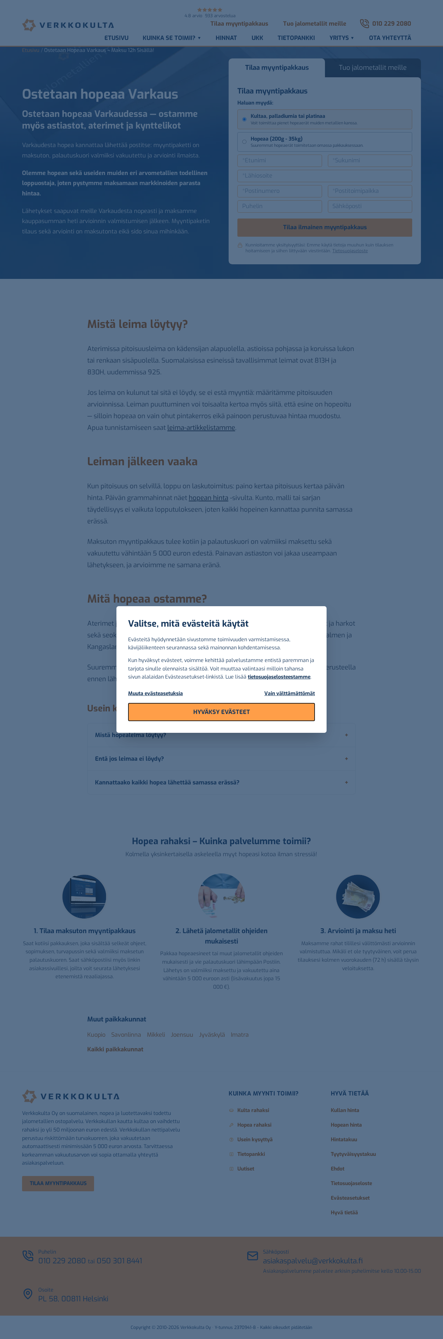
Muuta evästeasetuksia (155, 693)
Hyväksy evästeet (221, 712)
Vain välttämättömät (289, 693)
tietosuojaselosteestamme (279, 676)
